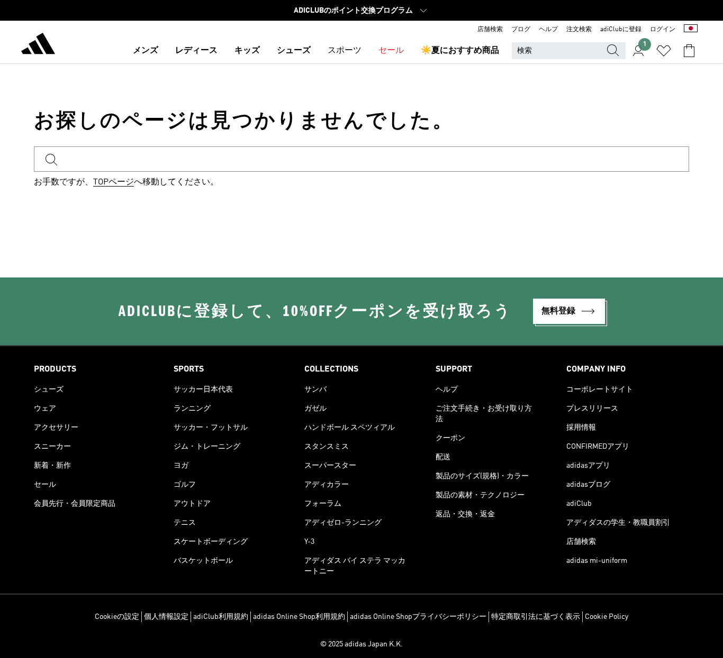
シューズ (294, 51)
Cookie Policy (606, 616)
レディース (196, 51)
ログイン (662, 29)
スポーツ (345, 51)
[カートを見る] (689, 50)
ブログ (520, 29)
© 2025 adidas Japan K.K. (361, 644)
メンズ (145, 51)
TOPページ (113, 182)
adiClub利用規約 (220, 616)
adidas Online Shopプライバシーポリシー (418, 616)
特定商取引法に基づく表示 (535, 616)
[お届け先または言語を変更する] (691, 29)
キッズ (247, 51)
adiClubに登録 (620, 29)
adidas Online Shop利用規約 (299, 616)
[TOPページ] (38, 45)
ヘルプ (548, 29)
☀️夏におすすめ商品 (460, 51)
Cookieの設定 (117, 616)
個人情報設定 (166, 616)
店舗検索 (490, 29)
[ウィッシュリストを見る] (663, 50)
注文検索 (579, 29)
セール (391, 51)
